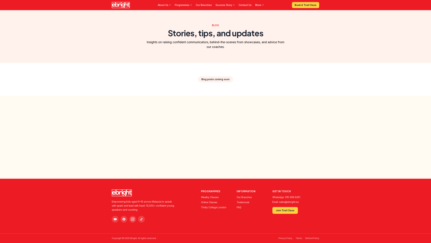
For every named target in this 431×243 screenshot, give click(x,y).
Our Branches (204, 5)
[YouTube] (115, 219)
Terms (299, 238)
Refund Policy (312, 238)
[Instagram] (132, 219)
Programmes (182, 5)
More (258, 5)
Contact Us (245, 5)
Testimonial (243, 202)
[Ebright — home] (121, 5)
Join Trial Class (285, 210)
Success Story (224, 5)
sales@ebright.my (289, 201)
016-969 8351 (292, 197)
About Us (163, 5)
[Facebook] (124, 219)
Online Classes (209, 202)
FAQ (239, 207)
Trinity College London (213, 207)
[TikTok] (141, 219)
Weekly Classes (210, 197)
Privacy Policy (285, 238)
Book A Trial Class (306, 5)
